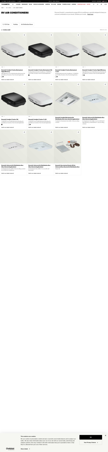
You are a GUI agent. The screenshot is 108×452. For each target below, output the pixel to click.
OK (91, 437)
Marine (59, 4)
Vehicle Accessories (38, 4)
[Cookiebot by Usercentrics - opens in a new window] (10, 449)
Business (99, 1)
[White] (1, 76)
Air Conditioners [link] (17, 7)
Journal (74, 4)
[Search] (94, 4)
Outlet (88, 4)
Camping (47, 4)
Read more (90, 14)
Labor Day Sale (81, 4)
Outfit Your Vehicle (54, 1)
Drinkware (25, 4)
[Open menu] (13, 4)
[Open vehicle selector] (97, 4)
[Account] (101, 4)
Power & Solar (66, 4)
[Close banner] (105, 435)
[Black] (3, 76)
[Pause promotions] (2, 1)
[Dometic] (5, 4)
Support (94, 1)
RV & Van (53, 4)
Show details (24, 449)
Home (2, 7)
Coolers (18, 4)
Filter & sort (6, 30)
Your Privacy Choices (90, 442)
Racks (30, 4)
